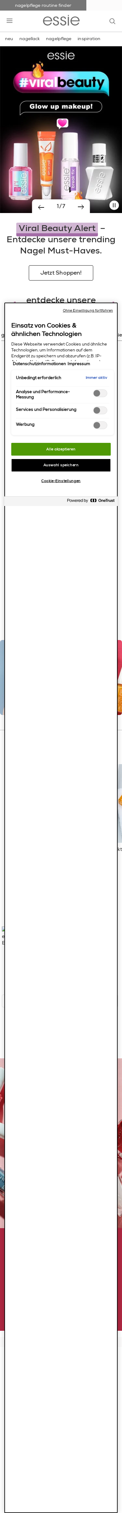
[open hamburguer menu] (10, 21)
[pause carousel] (114, 205)
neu (9, 38)
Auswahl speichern (61, 465)
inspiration (89, 38)
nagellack (29, 38)
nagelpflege (58, 38)
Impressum (79, 363)
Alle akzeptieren (60, 449)
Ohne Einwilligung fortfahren (88, 310)
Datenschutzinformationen (39, 363)
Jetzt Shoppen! (61, 272)
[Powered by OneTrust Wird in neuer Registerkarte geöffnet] (90, 502)
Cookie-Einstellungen (60, 481)
